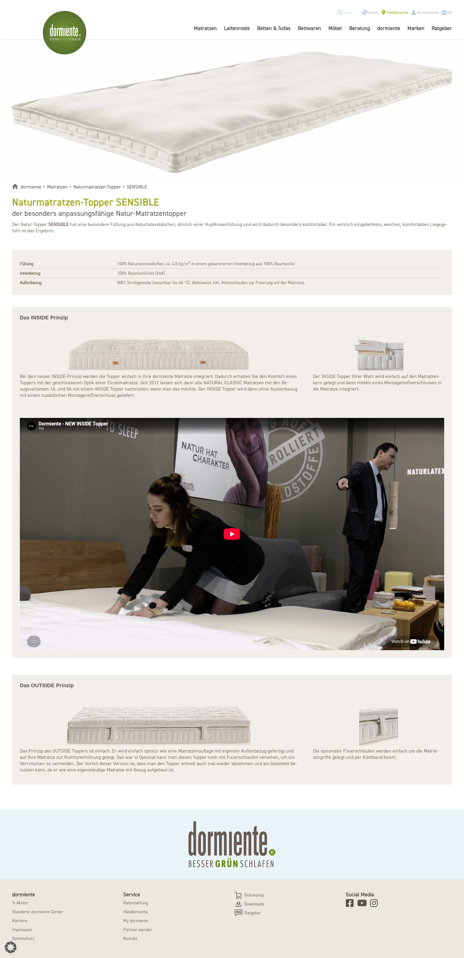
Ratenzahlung (135, 903)
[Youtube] (362, 902)
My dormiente (428, 12)
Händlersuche (397, 12)
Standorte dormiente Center (37, 912)
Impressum (22, 930)
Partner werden (137, 930)
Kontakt (130, 938)
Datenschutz (23, 938)
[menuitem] (347, 13)
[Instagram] (375, 902)
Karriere (19, 921)
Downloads (254, 904)
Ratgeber (252, 913)
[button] (10, 947)
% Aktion (20, 903)
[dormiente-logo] (66, 32)
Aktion (373, 12)
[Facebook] (351, 902)
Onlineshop (254, 895)
